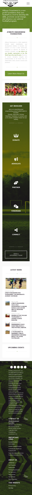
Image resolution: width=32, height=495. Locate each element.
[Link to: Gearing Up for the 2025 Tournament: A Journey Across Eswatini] (7, 315)
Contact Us (11, 462)
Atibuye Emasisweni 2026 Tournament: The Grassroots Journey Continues (14, 294)
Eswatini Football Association (13, 443)
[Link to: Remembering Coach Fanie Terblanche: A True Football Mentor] (7, 324)
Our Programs (12, 465)
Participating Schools (14, 469)
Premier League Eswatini (15, 446)
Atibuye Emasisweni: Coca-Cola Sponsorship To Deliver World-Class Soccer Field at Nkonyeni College (19, 307)
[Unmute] (23, 94)
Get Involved (12, 476)
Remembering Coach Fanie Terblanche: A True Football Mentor (18, 326)
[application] (16, 89)
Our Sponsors (12, 472)
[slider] (11, 94)
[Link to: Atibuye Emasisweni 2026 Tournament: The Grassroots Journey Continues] (16, 283)
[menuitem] (27, 3)
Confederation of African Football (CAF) (15, 449)
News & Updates (13, 479)
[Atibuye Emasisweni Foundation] (13, 3)
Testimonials (12, 467)
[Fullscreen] (26, 94)
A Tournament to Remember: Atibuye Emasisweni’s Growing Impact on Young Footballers (18, 335)
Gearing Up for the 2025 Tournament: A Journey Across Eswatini (19, 318)
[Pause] (6, 94)
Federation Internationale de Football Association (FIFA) (16, 454)
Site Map (11, 488)
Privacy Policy (12, 485)
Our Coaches (12, 474)
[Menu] (27, 3)
